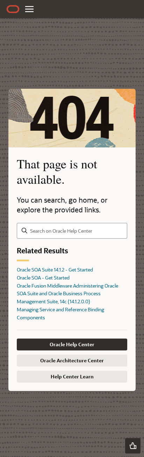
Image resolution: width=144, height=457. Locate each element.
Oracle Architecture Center (72, 360)
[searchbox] (72, 231)
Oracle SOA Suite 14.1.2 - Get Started (55, 269)
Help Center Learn (72, 376)
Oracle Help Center (72, 344)
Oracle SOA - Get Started (43, 277)
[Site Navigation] (29, 9)
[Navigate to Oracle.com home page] (13, 9)
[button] (133, 446)
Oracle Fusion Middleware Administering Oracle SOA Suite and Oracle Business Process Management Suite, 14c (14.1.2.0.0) (67, 293)
